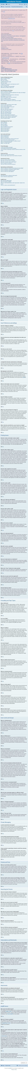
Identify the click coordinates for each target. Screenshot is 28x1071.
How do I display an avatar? (6, 98)
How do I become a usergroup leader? (8, 139)
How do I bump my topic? (5, 118)
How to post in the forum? (6, 34)
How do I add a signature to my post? (7, 106)
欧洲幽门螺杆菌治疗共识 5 (6, 68)
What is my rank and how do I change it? (8, 99)
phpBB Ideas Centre (6, 1023)
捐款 (9, 63)
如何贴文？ (3, 67)
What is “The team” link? (5, 143)
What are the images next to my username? (9, 97)
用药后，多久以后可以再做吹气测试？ (8, 71)
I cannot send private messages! (7, 147)
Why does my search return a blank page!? (8, 161)
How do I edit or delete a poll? (6, 110)
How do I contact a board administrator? (8, 185)
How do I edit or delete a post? (6, 105)
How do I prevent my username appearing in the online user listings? (13, 92)
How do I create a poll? (5, 107)
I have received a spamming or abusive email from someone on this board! (13, 150)
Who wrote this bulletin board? (6, 180)
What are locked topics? (5, 130)
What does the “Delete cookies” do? (7, 87)
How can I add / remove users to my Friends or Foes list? (11, 155)
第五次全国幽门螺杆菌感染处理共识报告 (9, 69)
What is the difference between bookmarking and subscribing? (12, 168)
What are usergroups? (5, 137)
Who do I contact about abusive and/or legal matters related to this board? (13, 183)
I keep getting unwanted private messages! (8, 148)
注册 (22, 53)
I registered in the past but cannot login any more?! (10, 84)
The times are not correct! (5, 93)
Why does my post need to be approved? (8, 117)
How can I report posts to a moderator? (8, 114)
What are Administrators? (5, 135)
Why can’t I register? (4, 80)
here (4, 11)
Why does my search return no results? (8, 160)
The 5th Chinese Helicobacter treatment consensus (11, 38)
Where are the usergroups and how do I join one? (10, 138)
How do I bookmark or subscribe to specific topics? (10, 169)
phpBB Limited (9, 1011)
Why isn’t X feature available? (6, 181)
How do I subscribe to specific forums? (8, 170)
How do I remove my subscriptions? (7, 171)
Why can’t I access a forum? (6, 111)
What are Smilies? (4, 124)
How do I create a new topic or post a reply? (9, 104)
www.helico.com (11, 18)
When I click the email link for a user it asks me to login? (11, 100)
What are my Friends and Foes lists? (7, 154)
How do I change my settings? (6, 91)
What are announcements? (6, 127)
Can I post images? (4, 125)
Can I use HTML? (4, 123)
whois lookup (4, 1036)
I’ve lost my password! (5, 85)
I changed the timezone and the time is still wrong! (10, 94)
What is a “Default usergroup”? (6, 142)
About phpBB (10, 1013)
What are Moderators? (5, 136)
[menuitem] (3, 4)
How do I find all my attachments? (7, 176)
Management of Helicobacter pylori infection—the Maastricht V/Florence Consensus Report (13, 37)
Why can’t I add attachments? (6, 112)
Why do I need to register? (5, 78)
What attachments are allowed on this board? (9, 175)
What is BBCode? (4, 122)
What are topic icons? (5, 131)
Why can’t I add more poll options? (7, 109)
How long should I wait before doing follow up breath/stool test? (13, 41)
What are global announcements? (7, 126)
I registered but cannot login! (6, 81)
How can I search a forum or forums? (7, 159)
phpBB (23, 377)
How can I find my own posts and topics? (8, 164)
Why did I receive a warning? (6, 113)
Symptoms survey (4, 48)
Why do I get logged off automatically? (7, 86)
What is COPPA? (4, 79)
